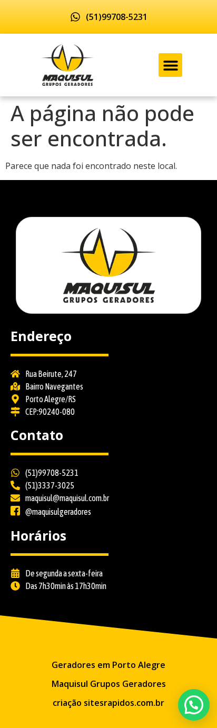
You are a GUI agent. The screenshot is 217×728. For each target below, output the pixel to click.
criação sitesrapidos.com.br (108, 703)
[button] (170, 65)
